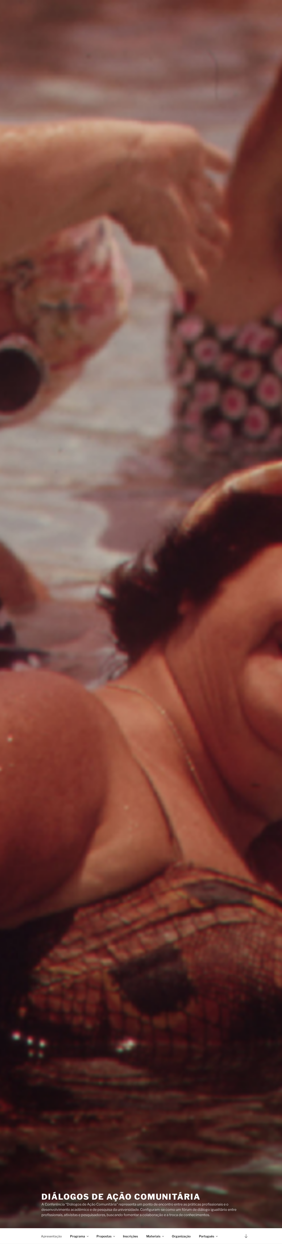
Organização (181, 1236)
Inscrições (130, 1236)
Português (206, 1236)
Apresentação (51, 1236)
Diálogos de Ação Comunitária (120, 1197)
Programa (77, 1236)
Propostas (103, 1236)
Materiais (153, 1236)
